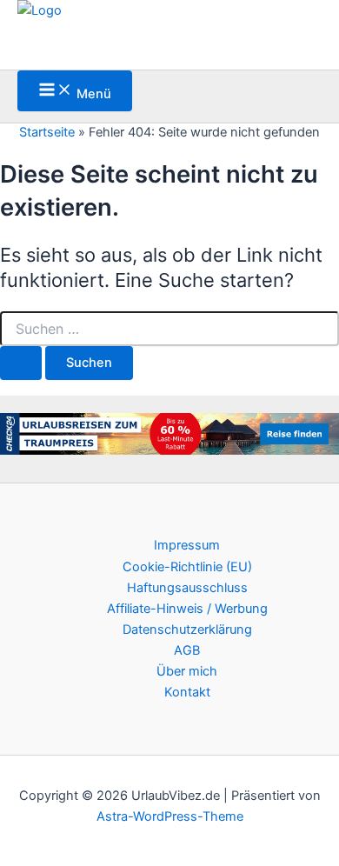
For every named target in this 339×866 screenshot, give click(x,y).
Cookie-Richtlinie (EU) (187, 567)
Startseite (47, 132)
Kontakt (187, 692)
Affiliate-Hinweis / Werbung (187, 608)
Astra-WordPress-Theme (169, 816)
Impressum (187, 545)
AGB (187, 650)
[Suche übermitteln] (21, 363)
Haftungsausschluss (187, 588)
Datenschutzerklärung (187, 629)
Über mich (186, 671)
